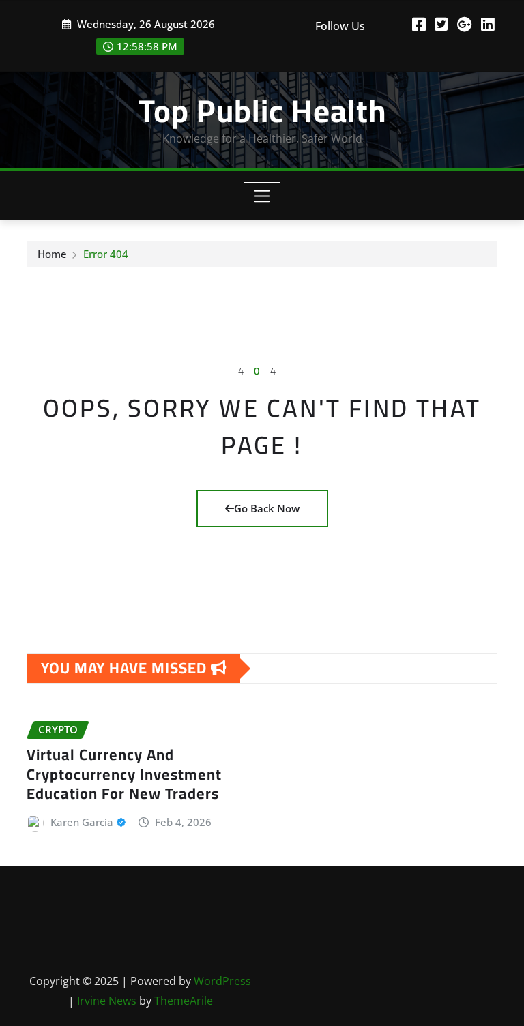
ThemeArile (183, 1000)
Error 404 (105, 254)
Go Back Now (267, 508)
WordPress (222, 980)
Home (52, 254)
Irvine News (106, 1000)
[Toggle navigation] (262, 195)
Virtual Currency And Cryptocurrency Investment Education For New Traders (124, 774)
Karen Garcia (81, 822)
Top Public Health (262, 110)
